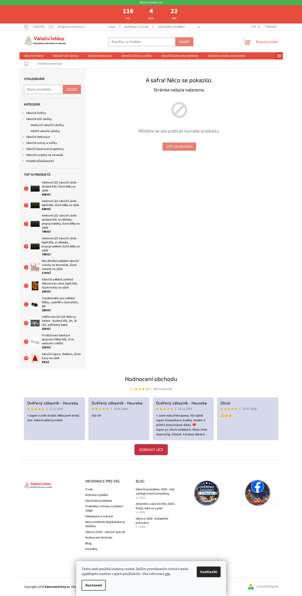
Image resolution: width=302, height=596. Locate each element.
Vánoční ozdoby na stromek (44, 155)
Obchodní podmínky (171, 27)
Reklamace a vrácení (99, 516)
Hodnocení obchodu (151, 378)
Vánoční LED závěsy (39, 119)
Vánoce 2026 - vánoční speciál (105, 532)
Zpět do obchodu (179, 146)
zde (167, 573)
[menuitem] (33, 55)
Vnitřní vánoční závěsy (45, 131)
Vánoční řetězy (36, 113)
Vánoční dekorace (38, 137)
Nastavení (93, 585)
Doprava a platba (136, 27)
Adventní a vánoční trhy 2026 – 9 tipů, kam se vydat (156, 506)
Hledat (184, 42)
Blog (88, 543)
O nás (111, 27)
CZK (253, 27)
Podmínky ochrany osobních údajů (104, 508)
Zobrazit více (151, 449)
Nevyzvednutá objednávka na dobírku (105, 524)
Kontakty (91, 549)
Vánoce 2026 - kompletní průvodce (152, 521)
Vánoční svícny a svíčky (41, 143)
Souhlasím (208, 571)
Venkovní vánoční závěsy (47, 125)
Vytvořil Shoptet (267, 587)
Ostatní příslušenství (40, 161)
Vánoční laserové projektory (45, 149)
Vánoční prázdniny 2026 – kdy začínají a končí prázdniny (155, 491)
